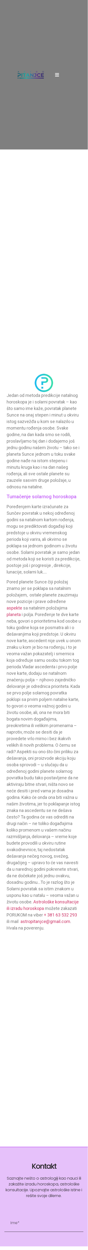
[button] (57, 74)
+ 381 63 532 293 (60, 914)
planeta (14, 614)
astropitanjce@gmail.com (45, 921)
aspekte (14, 607)
